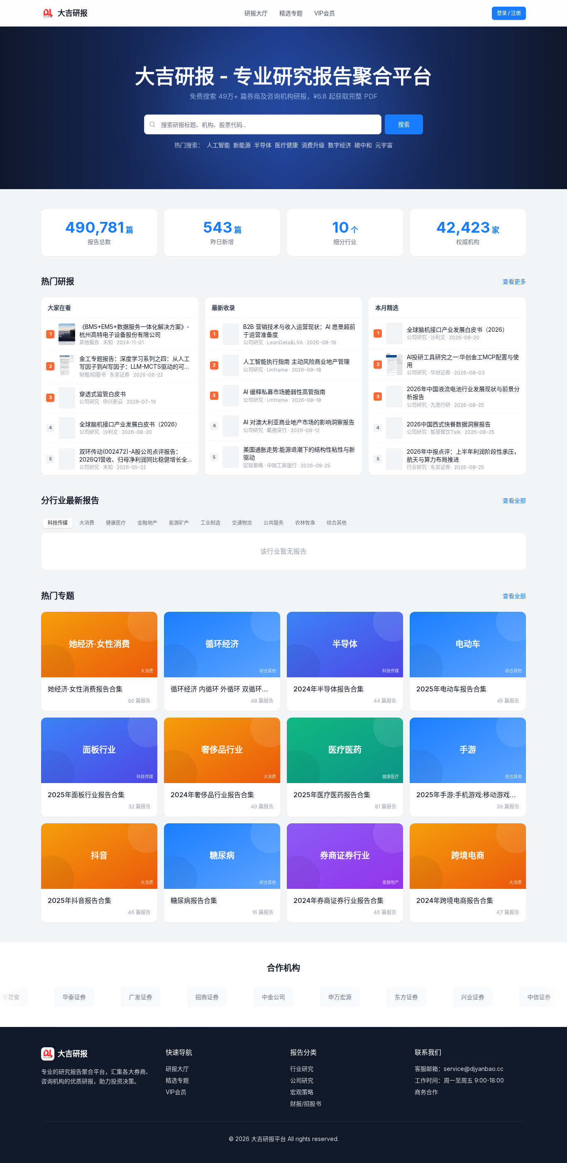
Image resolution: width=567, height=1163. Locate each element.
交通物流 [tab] (242, 523)
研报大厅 (256, 13)
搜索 (404, 124)
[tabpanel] (283, 551)
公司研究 (301, 1080)
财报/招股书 (305, 1103)
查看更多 (514, 281)
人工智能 (218, 144)
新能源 (242, 144)
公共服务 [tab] (274, 523)
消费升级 (313, 144)
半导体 (262, 144)
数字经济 (339, 144)
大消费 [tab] (86, 523)
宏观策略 (301, 1091)
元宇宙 (384, 144)
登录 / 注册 (509, 13)
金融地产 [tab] (147, 523)
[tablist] (197, 523)
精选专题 (291, 13)
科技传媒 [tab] (58, 523)
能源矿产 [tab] (179, 523)
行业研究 (301, 1068)
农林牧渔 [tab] (305, 523)
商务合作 (426, 1091)
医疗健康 (286, 144)
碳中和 (363, 144)
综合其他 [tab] (337, 523)
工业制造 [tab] (210, 523)
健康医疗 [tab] (116, 523)
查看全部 (514, 500)
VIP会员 (324, 13)
